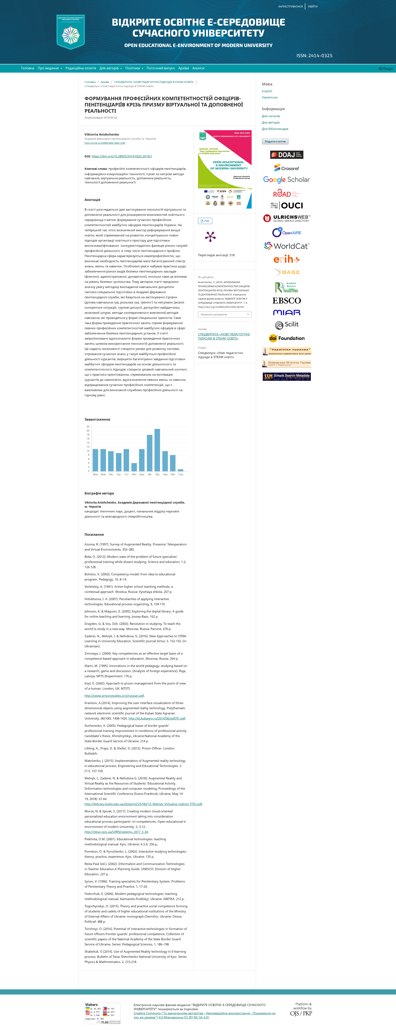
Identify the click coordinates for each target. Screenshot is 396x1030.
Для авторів (109, 68)
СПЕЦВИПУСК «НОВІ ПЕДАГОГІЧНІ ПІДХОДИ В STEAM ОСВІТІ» (154, 82)
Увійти (313, 6)
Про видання (49, 68)
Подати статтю (275, 141)
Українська (270, 97)
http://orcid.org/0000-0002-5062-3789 (105, 143)
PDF (206, 221)
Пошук (387, 68)
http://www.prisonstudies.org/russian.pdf (114, 696)
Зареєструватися (290, 6)
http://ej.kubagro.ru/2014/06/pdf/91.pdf (156, 718)
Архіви (183, 68)
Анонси (198, 68)
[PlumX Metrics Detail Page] (210, 236)
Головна (27, 68)
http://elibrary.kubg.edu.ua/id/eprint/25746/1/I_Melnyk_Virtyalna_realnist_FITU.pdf (143, 804)
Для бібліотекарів (275, 129)
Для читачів (271, 116)
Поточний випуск (161, 68)
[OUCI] (287, 208)
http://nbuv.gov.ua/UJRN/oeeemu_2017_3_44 (116, 832)
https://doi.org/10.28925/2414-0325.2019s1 (122, 156)
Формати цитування (214, 314)
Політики (133, 68)
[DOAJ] (286, 158)
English (267, 91)
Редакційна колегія (81, 68)
